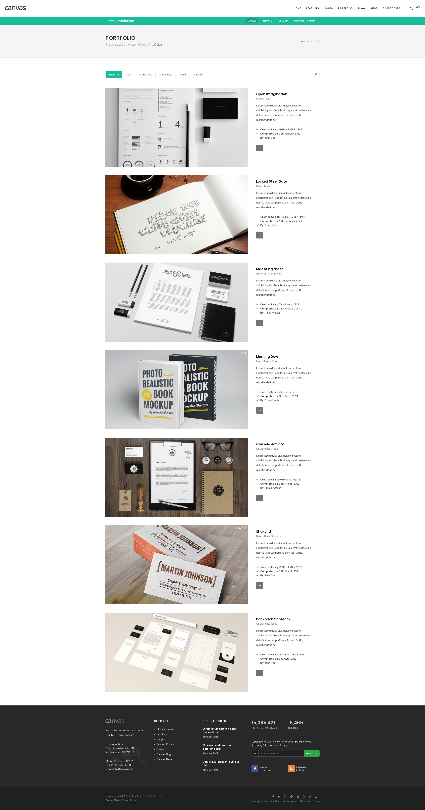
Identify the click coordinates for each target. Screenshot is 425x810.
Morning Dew (267, 356)
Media (182, 74)
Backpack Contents (273, 619)
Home (303, 41)
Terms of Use (112, 800)
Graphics (197, 74)
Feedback (162, 734)
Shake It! (263, 531)
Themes (161, 749)
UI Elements (165, 74)
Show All (114, 74)
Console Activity (270, 444)
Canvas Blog (164, 754)
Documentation (165, 728)
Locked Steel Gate (271, 181)
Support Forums (165, 744)
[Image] (173, 127)
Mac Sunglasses (270, 269)
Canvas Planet (165, 759)
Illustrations (145, 74)
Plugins (161, 739)
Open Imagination (271, 94)
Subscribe (311, 753)
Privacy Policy (129, 800)
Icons (129, 74)
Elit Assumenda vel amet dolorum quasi (218, 747)
